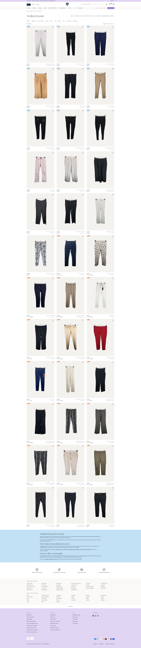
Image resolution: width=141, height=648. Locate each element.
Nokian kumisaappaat (90, 588)
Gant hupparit (44, 583)
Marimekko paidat (104, 583)
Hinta (51, 21)
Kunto (47, 21)
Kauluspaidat (73, 600)
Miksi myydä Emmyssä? (31, 621)
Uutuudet (70, 8)
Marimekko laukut (74, 589)
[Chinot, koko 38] (70, 505)
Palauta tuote (52, 617)
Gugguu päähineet (59, 589)
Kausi (59, 21)
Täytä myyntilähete (30, 617)
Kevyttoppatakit (103, 595)
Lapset (37, 4)
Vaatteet (28, 8)
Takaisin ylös (70, 606)
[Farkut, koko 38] (70, 86)
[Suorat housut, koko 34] (70, 295)
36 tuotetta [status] (29, 23)
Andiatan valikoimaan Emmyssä (51, 559)
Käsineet (102, 596)
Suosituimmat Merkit (53, 8)
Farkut (28, 598)
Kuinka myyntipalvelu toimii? (32, 623)
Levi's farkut (88, 583)
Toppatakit (88, 595)
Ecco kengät (73, 586)
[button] (113, 4)
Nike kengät (103, 586)
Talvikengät (58, 596)
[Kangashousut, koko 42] (100, 169)
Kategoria (33, 21)
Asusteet (34, 8)
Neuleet (87, 598)
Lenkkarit (72, 596)
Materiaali (75, 21)
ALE (74, 8)
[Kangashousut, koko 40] (40, 44)
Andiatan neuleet (72, 549)
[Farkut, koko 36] (40, 169)
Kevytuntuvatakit (30, 596)
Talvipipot (87, 596)
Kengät (39, 8)
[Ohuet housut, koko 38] (40, 211)
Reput (43, 601)
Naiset (28, 4)
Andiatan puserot (79, 549)
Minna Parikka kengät (89, 586)
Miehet (33, 4)
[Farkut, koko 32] (40, 379)
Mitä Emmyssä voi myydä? (32, 625)
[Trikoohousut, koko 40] (100, 86)
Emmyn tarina (75, 617)
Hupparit (102, 598)
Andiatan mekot (59, 549)
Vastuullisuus (75, 621)
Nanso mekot (44, 584)
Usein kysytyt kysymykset (32, 632)
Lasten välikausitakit (45, 596)
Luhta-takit (103, 584)
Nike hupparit (58, 583)
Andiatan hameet (87, 549)
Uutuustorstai (58, 595)
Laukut (45, 8)
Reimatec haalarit (30, 589)
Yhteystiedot (75, 623)
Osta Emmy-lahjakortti (54, 627)
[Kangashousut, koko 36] (100, 211)
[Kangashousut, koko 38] (100, 44)
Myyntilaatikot (29, 619)
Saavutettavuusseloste (109, 643)
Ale (55, 21)
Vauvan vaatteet (44, 600)
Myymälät (101, 8)
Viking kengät (73, 588)
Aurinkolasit (103, 600)
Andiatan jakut (65, 549)
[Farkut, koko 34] (100, 295)
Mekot (28, 600)
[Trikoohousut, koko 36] (70, 44)
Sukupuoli (69, 21)
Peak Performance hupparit (76, 583)
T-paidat (72, 598)
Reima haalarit (103, 588)
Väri (63, 21)
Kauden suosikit (62, 8)
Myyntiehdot (29, 615)
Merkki (28, 21)
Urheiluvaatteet (59, 598)
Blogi (105, 8)
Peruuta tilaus (53, 619)
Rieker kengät (29, 588)
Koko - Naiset (40, 21)
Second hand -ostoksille (55, 621)
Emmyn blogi (75, 619)
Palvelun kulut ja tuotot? (31, 627)
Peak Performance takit (31, 586)
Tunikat (57, 600)
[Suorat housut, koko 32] (40, 421)
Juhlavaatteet (44, 598)
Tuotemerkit (80, 8)
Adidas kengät (58, 586)
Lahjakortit (58, 601)
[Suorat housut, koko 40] (70, 169)
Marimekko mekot (30, 584)
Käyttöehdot (101, 643)
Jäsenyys (97, 8)
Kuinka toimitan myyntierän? (32, 629)
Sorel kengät (44, 588)
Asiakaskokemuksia (76, 615)
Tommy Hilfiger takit (45, 586)
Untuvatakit (73, 595)
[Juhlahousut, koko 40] (100, 253)
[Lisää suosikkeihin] (53, 27)
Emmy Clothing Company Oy (35, 643)
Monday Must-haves (45, 595)
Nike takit (87, 584)
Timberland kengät (59, 588)
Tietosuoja (95, 643)
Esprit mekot (58, 584)
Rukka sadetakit (44, 589)
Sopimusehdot (53, 615)
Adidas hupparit (29, 583)
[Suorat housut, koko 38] (100, 421)
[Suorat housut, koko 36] (100, 379)
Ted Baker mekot (74, 584)
